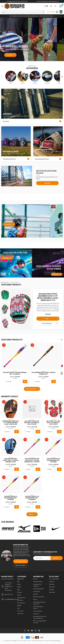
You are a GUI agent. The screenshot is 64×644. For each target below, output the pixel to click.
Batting (19, 587)
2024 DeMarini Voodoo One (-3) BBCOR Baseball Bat (43, 373)
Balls (18, 608)
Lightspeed (40, 640)
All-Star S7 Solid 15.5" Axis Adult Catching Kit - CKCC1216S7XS (32, 422)
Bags (18, 589)
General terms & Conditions (37, 585)
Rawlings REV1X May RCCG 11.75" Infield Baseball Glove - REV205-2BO (10, 422)
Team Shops (20, 613)
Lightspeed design (48, 640)
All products (52, 592)
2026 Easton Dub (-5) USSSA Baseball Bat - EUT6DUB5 (10, 498)
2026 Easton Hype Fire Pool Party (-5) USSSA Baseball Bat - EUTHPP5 (32, 460)
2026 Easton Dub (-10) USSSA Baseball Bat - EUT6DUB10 (15, 373)
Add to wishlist (47, 323)
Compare (9, 381)
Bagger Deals (20, 579)
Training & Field (21, 597)
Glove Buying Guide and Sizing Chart (39, 603)
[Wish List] (55, 6)
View (47, 318)
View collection (31, 389)
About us (35, 579)
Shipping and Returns (38, 589)
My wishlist (52, 587)
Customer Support (37, 581)
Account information (54, 579)
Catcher (19, 595)
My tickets (51, 584)
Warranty (35, 594)
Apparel (19, 605)
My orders (51, 581)
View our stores (20, 565)
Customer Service (20, 561)
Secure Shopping (37, 611)
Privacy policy (36, 591)
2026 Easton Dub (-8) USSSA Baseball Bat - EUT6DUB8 (53, 460)
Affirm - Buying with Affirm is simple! (39, 622)
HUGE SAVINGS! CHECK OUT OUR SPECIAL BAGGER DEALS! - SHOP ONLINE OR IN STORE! (31, 16)
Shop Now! (47, 183)
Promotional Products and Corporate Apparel (39, 617)
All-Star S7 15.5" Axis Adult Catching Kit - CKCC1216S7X (53, 422)
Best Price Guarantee (38, 597)
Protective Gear (21, 603)
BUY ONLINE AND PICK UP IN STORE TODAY (17, 1)
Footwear (19, 592)
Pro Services (20, 611)
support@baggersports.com (12, 599)
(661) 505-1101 (9, 594)
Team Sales (36, 614)
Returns (35, 599)
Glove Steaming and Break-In (38, 607)
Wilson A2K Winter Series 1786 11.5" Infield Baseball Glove (10, 460)
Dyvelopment (57, 640)
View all (31, 514)
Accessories (20, 600)
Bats (18, 581)
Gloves (19, 584)
